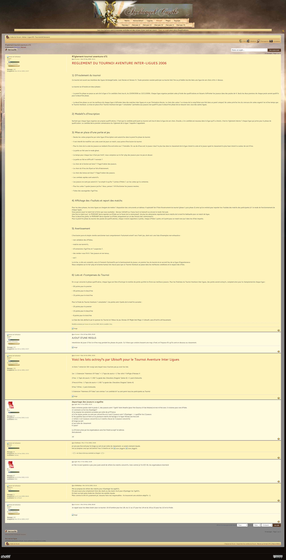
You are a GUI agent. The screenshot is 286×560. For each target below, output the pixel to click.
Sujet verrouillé (9, 49)
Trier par (250, 525)
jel (76, 404)
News (126, 20)
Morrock (23, 47)
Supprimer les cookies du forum (246, 544)
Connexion (276, 41)
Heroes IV (158, 25)
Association (138, 20)
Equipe (177, 20)
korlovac (78, 443)
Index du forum (15, 37)
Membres (253, 41)
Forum (159, 20)
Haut (279, 330)
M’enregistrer (264, 41)
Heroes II (136, 25)
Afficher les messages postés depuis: (227, 525)
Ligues (150, 20)
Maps (168, 20)
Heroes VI (180, 25)
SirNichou (78, 485)
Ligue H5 (30, 37)
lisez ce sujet (164, 30)
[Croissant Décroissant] (271, 525)
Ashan (24, 37)
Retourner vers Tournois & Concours (15, 534)
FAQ (244, 41)
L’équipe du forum (229, 544)
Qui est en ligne (11, 539)
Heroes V (170, 25)
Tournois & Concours (42, 37)
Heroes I (125, 25)
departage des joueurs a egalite (87, 402)
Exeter (77, 59)
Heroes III (147, 25)
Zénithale (17, 47)
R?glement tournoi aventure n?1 (18, 45)
